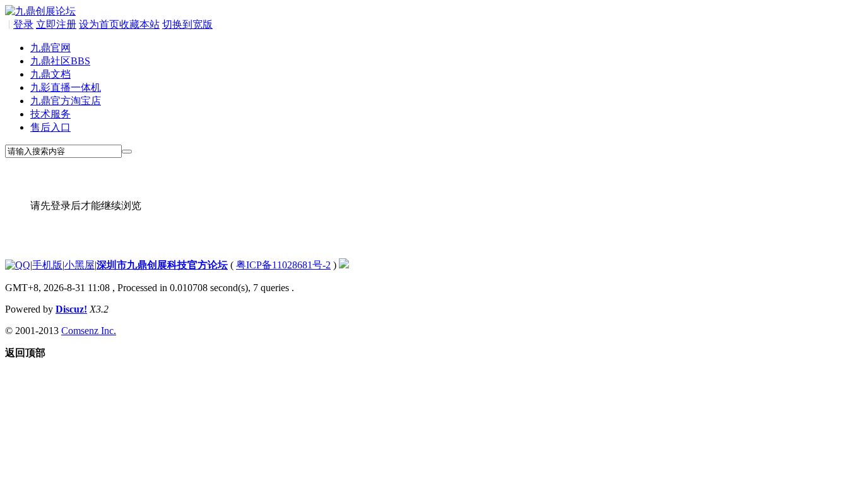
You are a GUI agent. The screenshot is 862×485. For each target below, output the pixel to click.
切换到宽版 (187, 24)
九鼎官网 (50, 47)
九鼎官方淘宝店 (65, 100)
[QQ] (17, 265)
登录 (23, 24)
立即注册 (56, 24)
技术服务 (50, 114)
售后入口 (50, 127)
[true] (127, 151)
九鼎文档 (50, 74)
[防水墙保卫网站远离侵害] (344, 265)
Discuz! (71, 309)
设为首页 (99, 24)
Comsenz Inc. (88, 330)
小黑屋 (79, 265)
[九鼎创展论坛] (40, 11)
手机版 (47, 265)
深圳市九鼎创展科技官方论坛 (162, 265)
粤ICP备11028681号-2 (283, 265)
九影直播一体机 (65, 87)
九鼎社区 (60, 61)
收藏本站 (139, 24)
